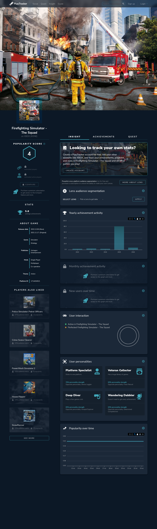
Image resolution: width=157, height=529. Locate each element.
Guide (60, 3)
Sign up (131, 3)
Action (33, 274)
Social (35, 3)
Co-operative (35, 266)
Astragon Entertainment (36, 251)
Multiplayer (35, 263)
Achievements (104, 136)
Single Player (35, 260)
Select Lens (69, 199)
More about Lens (133, 182)
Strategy (34, 243)
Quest (43, 3)
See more (29, 438)
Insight (52, 3)
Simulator (34, 240)
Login (143, 3)
